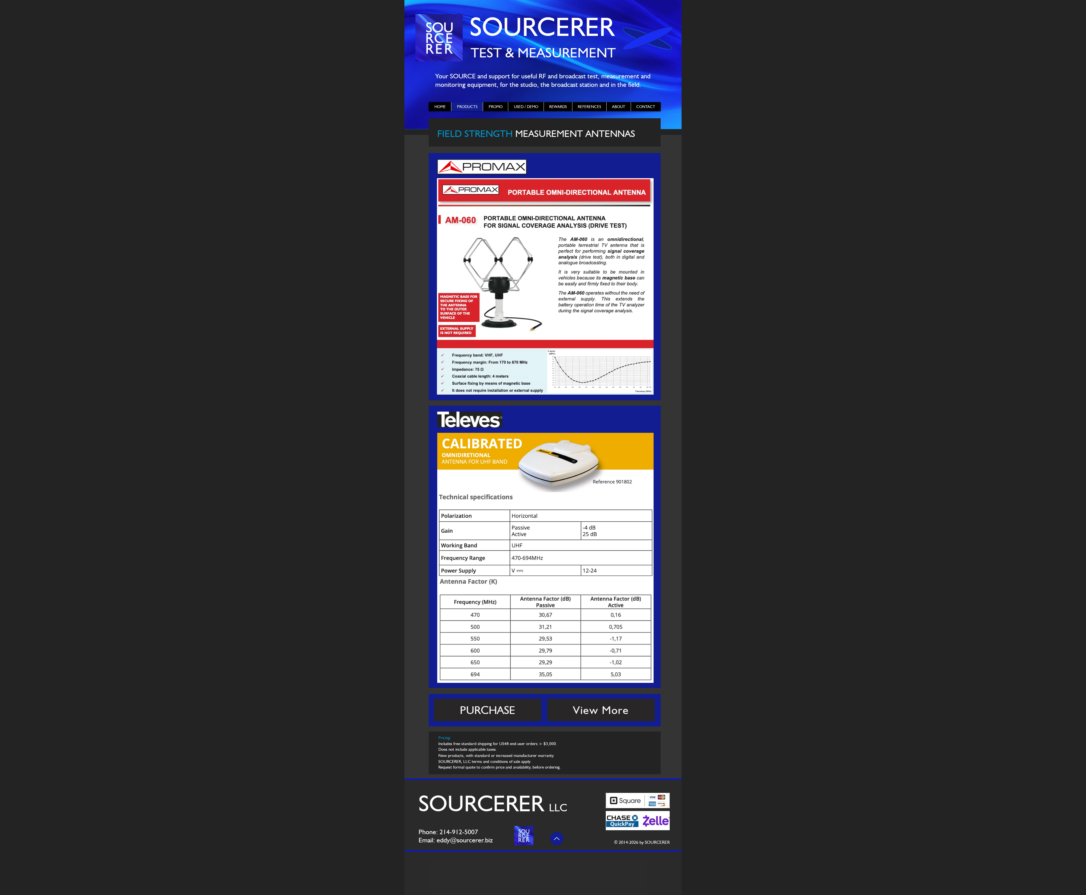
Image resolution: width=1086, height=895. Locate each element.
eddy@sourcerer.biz (465, 840)
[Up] (556, 838)
